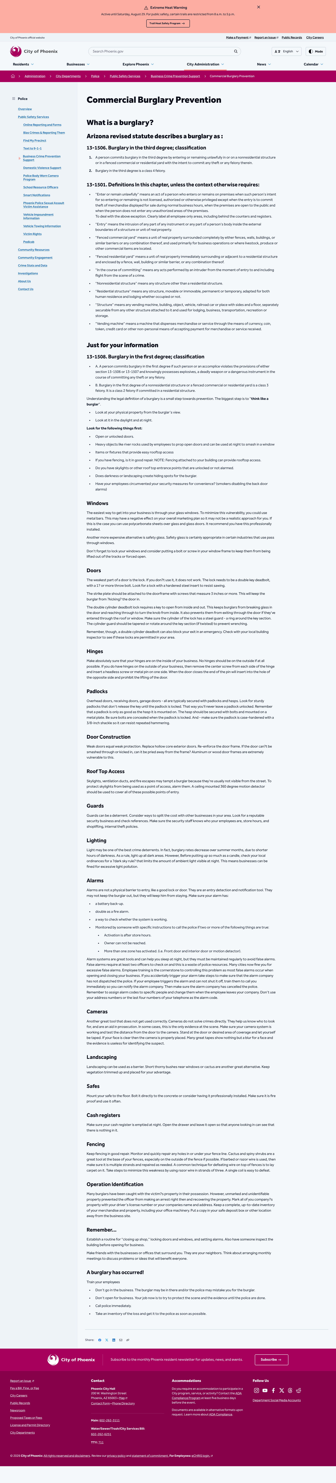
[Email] (121, 1340)
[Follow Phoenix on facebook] (273, 1390)
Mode (319, 51)
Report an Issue (20, 1381)
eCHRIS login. (201, 1455)
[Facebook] (100, 1340)
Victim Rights (32, 234)
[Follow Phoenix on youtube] (265, 1390)
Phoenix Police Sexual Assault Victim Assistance (43, 205)
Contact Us (25, 289)
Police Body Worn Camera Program (41, 177)
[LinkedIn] (114, 1340)
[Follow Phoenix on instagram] (256, 1390)
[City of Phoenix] (34, 51)
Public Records (20, 1403)
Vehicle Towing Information (42, 226)
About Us (24, 281)
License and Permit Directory (30, 1425)
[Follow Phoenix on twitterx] (282, 1390)
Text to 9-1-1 (32, 148)
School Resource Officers (40, 187)
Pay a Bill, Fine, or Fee (24, 1388)
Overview (25, 109)
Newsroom (17, 1410)
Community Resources (34, 249)
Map (122, 1398)
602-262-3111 (109, 1420)
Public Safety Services (33, 117)
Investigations (28, 273)
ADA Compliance (220, 1414)
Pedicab (28, 242)
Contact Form (100, 1403)
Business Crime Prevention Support (42, 158)
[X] (107, 1340)
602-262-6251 (101, 1434)
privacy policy (116, 1455)
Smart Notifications (36, 195)
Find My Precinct (34, 140)
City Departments (22, 1433)
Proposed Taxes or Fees (26, 1418)
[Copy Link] (128, 1340)
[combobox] (164, 51)
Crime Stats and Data (32, 265)
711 (101, 1442)
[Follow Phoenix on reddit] (298, 1390)
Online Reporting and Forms (42, 124)
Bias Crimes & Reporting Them (44, 132)
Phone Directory (123, 1403)
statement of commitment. (150, 1455)
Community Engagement (35, 257)
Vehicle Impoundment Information (38, 216)
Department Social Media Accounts (277, 1400)
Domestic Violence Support (42, 168)
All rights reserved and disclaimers (67, 1455)
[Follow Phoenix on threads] (290, 1390)
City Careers (18, 1395)
